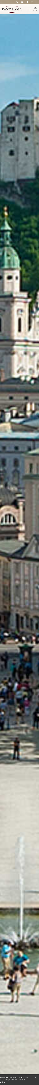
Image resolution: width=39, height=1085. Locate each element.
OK (36, 1078)
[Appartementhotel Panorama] (12, 9)
